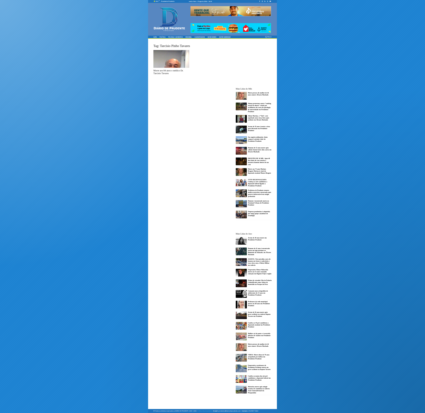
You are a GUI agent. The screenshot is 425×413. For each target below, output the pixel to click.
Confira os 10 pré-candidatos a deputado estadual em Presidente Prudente (259, 325)
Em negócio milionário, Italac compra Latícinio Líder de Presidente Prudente (258, 139)
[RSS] (265, 1)
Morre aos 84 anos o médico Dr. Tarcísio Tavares (168, 72)
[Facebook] (259, 1)
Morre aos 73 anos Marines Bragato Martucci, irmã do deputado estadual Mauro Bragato (259, 171)
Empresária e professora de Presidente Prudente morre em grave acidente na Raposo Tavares (259, 367)
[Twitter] (267, 1)
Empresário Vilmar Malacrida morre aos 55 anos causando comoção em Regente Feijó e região (259, 272)
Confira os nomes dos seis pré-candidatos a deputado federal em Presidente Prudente (259, 378)
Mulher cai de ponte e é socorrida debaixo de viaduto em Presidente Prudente (259, 335)
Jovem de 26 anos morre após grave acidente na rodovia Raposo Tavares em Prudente (259, 314)
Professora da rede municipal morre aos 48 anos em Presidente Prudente (259, 303)
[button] (268, 37)
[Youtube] (270, 1)
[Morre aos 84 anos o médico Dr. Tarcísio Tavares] (171, 59)
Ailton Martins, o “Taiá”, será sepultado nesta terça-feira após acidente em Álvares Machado (258, 118)
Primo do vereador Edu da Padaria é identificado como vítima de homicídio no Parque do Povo (260, 282)
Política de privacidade (205, 411)
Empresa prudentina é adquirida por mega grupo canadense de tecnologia (259, 213)
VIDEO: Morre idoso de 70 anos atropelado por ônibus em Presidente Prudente (258, 357)
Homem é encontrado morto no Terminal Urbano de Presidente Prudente (258, 203)
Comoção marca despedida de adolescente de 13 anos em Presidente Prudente (258, 293)
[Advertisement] (253, 58)
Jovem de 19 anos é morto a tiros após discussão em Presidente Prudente (259, 128)
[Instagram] (262, 1)
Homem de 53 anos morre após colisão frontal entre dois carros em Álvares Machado (259, 150)
